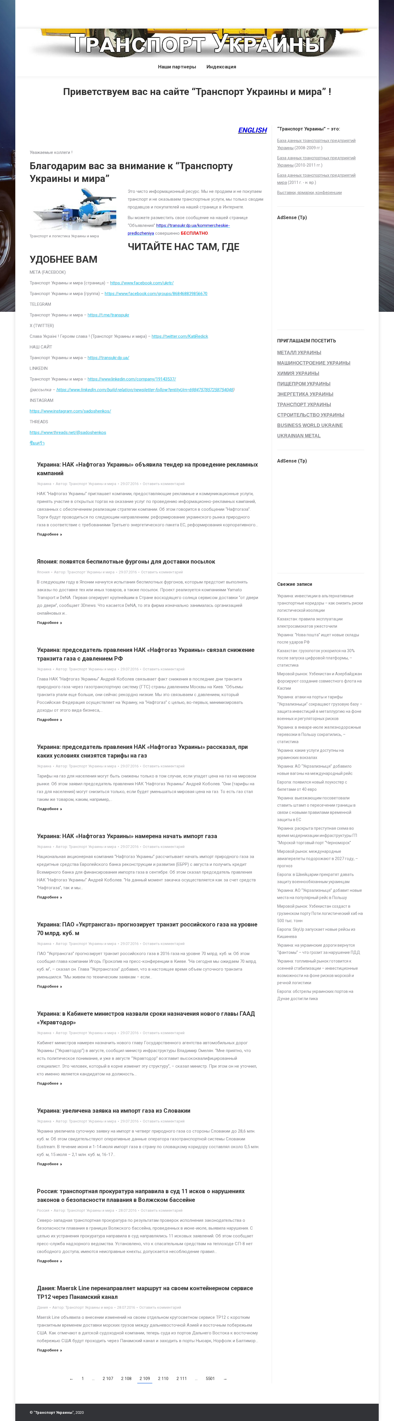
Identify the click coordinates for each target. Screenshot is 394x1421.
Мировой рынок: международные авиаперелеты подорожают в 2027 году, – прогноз (317, 858)
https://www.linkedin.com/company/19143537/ (132, 379)
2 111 (182, 1378)
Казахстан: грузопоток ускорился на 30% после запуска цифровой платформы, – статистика (316, 657)
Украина (44, 484)
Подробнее (48, 534)
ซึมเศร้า (37, 443)
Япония (43, 572)
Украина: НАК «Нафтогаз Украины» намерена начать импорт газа (127, 836)
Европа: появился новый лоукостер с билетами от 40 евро (312, 786)
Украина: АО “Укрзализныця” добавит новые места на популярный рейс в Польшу (319, 894)
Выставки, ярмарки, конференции (309, 192)
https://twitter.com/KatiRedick (180, 336)
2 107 (108, 1378)
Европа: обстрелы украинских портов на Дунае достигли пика (315, 995)
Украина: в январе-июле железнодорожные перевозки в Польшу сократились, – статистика (319, 734)
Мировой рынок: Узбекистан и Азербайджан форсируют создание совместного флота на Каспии (319, 681)
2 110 (163, 1378)
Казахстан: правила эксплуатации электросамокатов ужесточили (310, 623)
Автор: (86, 484)
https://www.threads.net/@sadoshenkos (68, 432)
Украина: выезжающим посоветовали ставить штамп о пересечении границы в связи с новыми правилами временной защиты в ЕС (316, 809)
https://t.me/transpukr (108, 315)
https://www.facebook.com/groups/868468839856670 (156, 293)
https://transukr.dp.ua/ (108, 357)
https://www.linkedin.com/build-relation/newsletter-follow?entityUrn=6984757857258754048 (144, 389)
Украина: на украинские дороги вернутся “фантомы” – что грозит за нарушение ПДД (318, 949)
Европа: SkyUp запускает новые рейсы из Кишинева (316, 933)
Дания (42, 1307)
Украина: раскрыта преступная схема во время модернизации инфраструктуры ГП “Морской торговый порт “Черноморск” (317, 835)
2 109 (145, 1378)
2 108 (126, 1378)
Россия (43, 1210)
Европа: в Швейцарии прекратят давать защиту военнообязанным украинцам (315, 878)
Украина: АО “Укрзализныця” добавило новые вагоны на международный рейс (314, 770)
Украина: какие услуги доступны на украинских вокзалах (310, 754)
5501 (210, 1378)
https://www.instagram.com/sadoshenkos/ (70, 411)
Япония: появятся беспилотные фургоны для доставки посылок (126, 561)
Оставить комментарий (164, 484)
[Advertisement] (105, 13)
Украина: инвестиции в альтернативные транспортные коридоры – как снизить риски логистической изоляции (320, 603)
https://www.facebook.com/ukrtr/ (142, 283)
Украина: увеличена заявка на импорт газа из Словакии (113, 1110)
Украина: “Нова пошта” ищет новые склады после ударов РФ (318, 638)
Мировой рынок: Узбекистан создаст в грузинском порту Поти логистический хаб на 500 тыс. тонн (320, 913)
